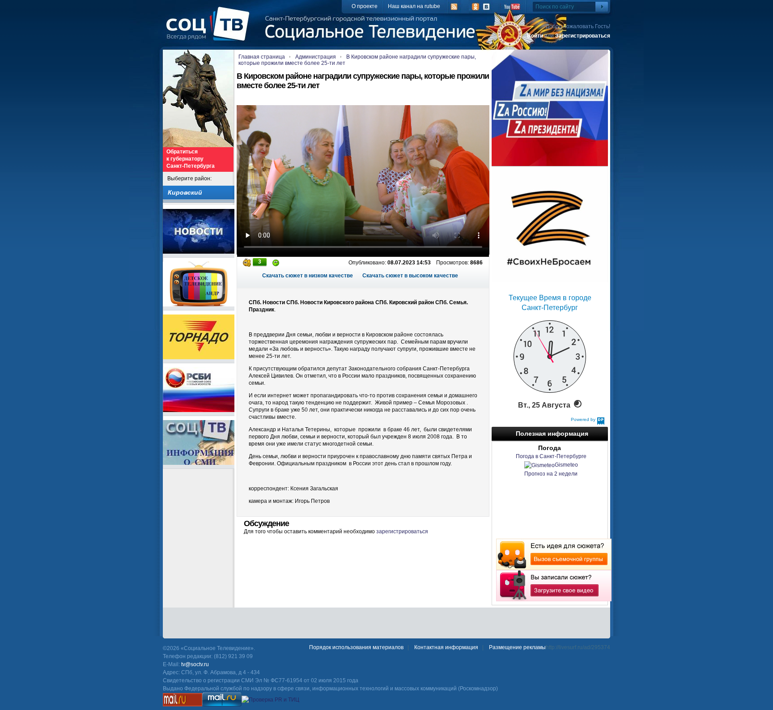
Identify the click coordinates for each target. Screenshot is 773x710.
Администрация (315, 57)
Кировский (185, 192)
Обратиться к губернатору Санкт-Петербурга (190, 159)
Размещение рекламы (517, 647)
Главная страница (261, 57)
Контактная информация (446, 647)
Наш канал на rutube (414, 6)
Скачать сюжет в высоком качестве (410, 275)
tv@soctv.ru (195, 664)
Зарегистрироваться (582, 36)
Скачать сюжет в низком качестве (307, 275)
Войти (535, 36)
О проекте (365, 6)
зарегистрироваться (402, 531)
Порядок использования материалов (356, 647)
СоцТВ (210, 30)
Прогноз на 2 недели (551, 474)
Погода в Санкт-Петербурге (551, 456)
